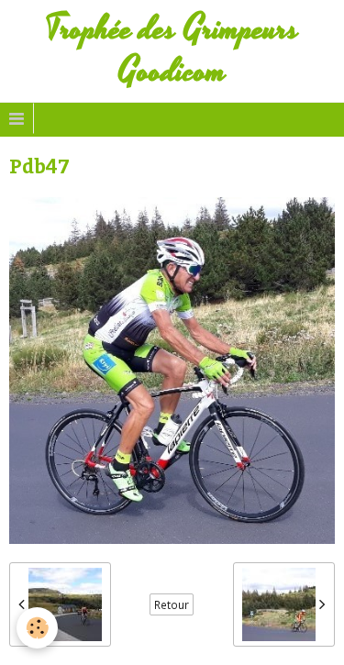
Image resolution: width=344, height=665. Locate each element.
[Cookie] (37, 627)
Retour (171, 604)
